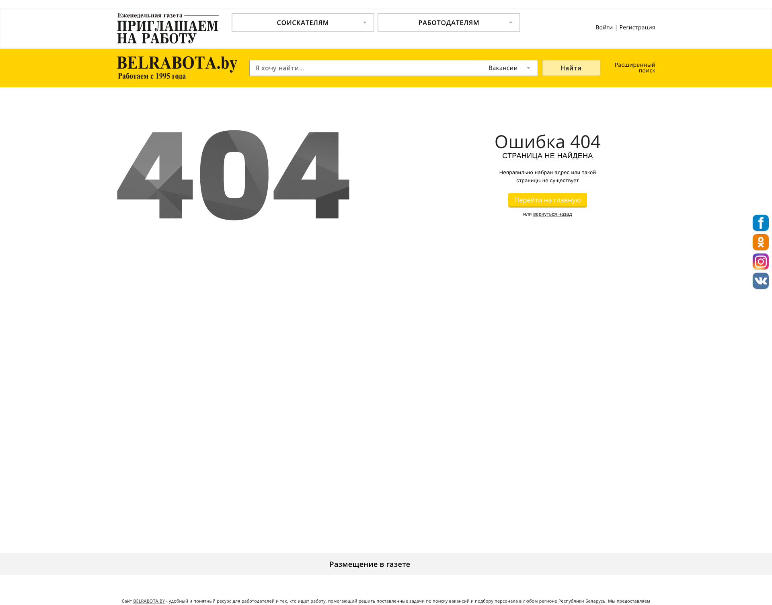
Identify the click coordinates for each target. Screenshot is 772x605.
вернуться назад (552, 214)
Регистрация (637, 27)
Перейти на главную (547, 199)
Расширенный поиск (635, 67)
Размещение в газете (370, 564)
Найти (571, 68)
